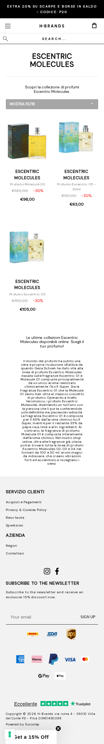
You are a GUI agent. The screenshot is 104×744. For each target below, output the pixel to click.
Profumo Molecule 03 (27, 184)
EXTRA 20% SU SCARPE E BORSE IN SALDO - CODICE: (52, 9)
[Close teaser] (58, 728)
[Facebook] (57, 573)
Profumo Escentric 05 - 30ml (76, 186)
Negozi (11, 545)
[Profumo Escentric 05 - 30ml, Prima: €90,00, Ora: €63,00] (76, 137)
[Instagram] (47, 573)
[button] (52, 104)
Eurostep (32, 724)
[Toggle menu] (7, 26)
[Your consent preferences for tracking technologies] (9, 734)
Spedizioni (14, 525)
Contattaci (15, 553)
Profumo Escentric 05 (27, 294)
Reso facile (15, 517)
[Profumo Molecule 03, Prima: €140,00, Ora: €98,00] (27, 137)
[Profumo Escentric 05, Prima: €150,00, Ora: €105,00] (27, 247)
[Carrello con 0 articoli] (94, 25)
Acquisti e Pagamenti (23, 502)
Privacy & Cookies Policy (26, 510)
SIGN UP (87, 617)
